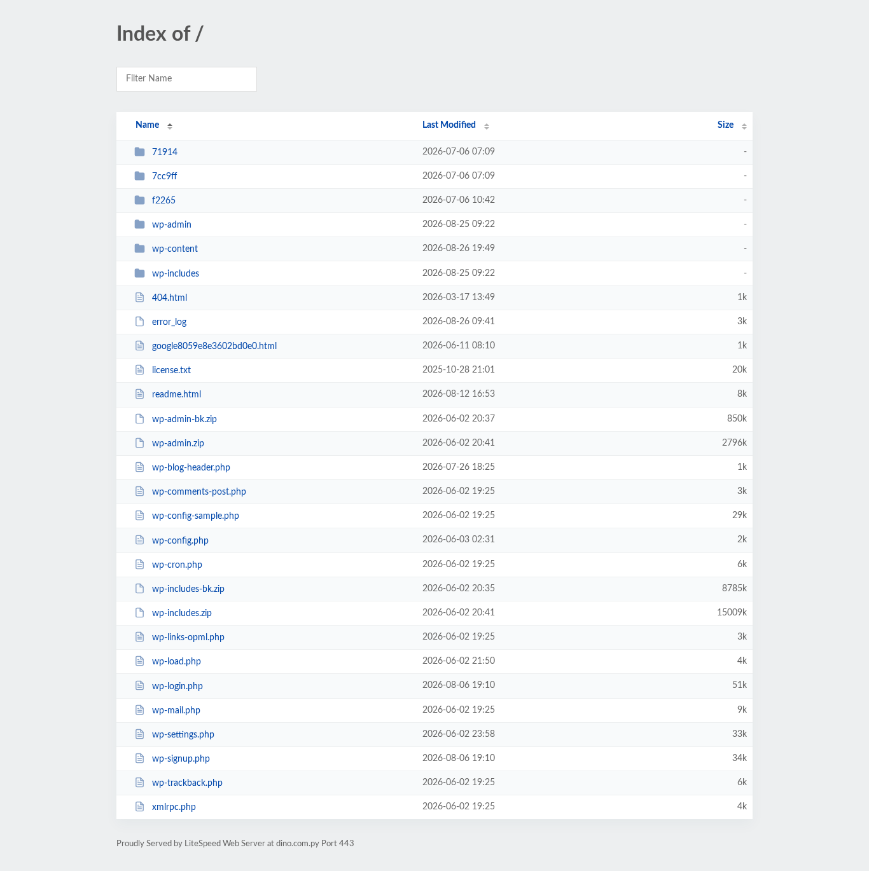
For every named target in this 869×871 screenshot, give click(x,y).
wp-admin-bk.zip (184, 419)
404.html (169, 298)
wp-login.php (177, 686)
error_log (169, 322)
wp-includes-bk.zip (188, 589)
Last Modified (449, 125)
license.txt (171, 370)
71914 (164, 152)
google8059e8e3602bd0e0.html (214, 346)
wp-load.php (176, 661)
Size (725, 125)
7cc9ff (164, 176)
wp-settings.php (183, 734)
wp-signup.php (181, 759)
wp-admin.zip (178, 443)
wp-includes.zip (182, 613)
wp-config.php (180, 540)
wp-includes (175, 274)
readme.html (176, 394)
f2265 (164, 200)
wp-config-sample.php (195, 516)
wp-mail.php (176, 710)
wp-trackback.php (187, 783)
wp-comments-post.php (199, 492)
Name (147, 125)
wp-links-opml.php (188, 637)
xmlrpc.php (174, 807)
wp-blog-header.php (191, 467)
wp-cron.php (177, 565)
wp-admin (171, 225)
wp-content (175, 249)
